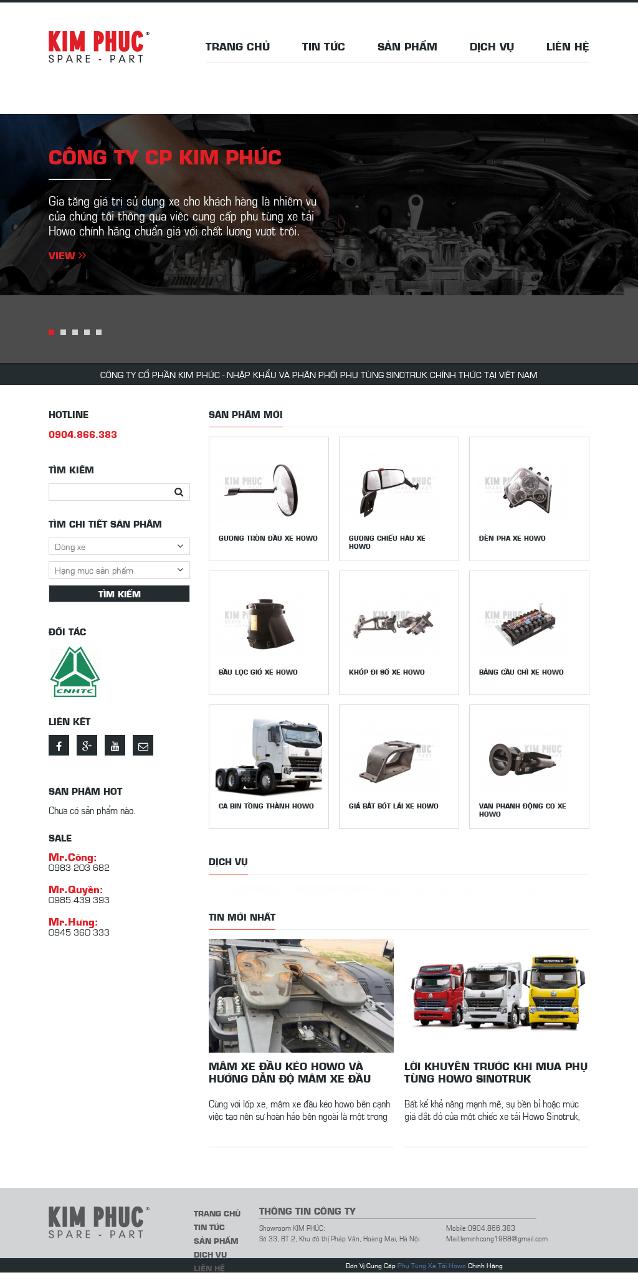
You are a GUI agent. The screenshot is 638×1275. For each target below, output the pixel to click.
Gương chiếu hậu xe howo (387, 542)
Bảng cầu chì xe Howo (521, 672)
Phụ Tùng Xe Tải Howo (432, 1265)
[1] (51, 332)
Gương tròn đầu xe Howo (268, 538)
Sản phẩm (407, 46)
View (64, 255)
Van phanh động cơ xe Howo (522, 810)
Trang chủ (238, 46)
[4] (87, 332)
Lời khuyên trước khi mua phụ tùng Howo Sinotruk (496, 1071)
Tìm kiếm (119, 593)
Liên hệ (567, 46)
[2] (63, 332)
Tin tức (323, 46)
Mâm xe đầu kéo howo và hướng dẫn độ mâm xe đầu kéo (290, 1071)
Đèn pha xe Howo (512, 538)
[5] (99, 332)
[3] (75, 332)
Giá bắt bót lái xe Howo (394, 806)
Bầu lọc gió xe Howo (258, 672)
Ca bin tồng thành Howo (266, 806)
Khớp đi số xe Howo (387, 672)
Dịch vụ (492, 46)
